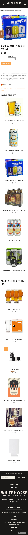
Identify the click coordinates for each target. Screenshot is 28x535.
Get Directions (14, 507)
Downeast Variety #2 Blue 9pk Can (14, 181)
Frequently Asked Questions (14, 522)
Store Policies (14, 525)
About (14, 516)
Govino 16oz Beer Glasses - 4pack (14, 339)
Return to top (21, 532)
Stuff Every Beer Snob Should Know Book (14, 401)
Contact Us (14, 530)
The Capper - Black (14, 369)
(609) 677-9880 (14, 502)
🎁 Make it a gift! (6, 85)
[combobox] (2, 4)
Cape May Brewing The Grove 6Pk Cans (14, 121)
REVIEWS (1, 34)
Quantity (10, 56)
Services (14, 519)
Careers (14, 527)
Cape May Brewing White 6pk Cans (14, 151)
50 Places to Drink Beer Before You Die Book (14, 431)
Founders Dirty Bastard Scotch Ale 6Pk (14, 211)
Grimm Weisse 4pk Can (14, 241)
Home (1, 10)
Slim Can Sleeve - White (14, 460)
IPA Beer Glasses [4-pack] (14, 309)
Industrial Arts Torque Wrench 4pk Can (14, 270)
